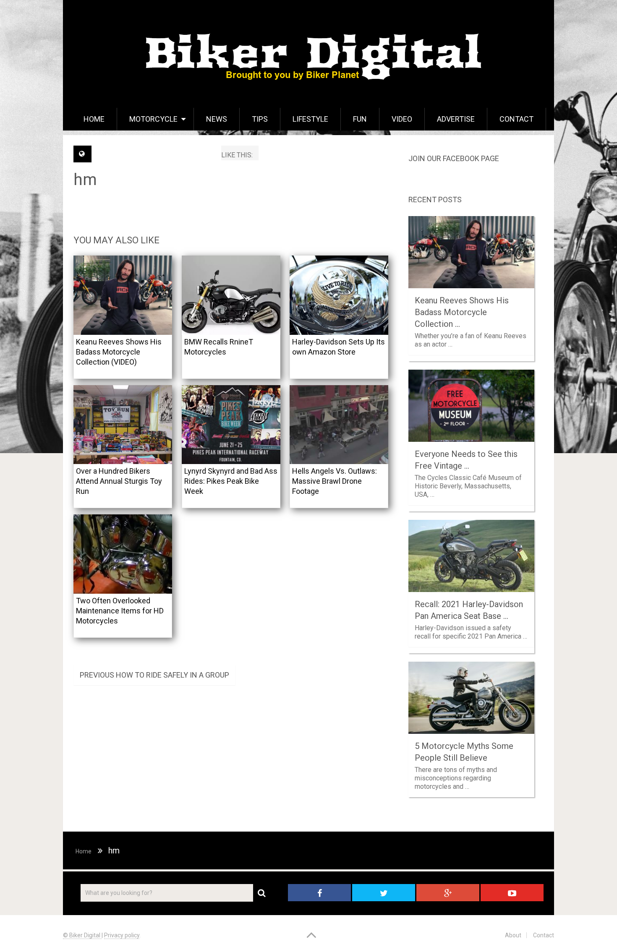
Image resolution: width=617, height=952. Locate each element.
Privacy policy (121, 935)
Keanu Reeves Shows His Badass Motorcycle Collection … (462, 312)
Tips (260, 119)
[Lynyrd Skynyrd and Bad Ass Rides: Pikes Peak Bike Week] (231, 424)
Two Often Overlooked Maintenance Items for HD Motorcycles (120, 610)
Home (94, 119)
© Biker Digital (82, 935)
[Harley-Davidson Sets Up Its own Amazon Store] (339, 295)
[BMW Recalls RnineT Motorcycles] (231, 295)
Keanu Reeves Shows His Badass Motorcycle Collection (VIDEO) (119, 351)
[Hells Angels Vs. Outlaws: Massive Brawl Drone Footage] (339, 424)
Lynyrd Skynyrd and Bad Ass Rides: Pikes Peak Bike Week (230, 481)
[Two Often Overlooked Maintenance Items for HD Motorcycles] (122, 554)
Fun (360, 119)
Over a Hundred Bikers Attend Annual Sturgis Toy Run (119, 481)
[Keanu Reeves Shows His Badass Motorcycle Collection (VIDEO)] (122, 295)
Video (402, 119)
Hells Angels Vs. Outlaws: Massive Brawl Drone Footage (334, 481)
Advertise (456, 119)
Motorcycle (153, 119)
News (216, 119)
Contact (516, 119)
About (513, 935)
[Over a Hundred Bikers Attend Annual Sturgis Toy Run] (122, 424)
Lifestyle (310, 119)
